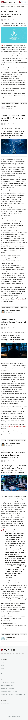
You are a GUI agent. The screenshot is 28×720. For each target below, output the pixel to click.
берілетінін (17, 627)
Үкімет (4, 440)
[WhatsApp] (5, 20)
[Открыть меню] (25, 2)
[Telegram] (8, 20)
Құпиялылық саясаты (7, 685)
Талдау (3, 668)
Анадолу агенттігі (14, 341)
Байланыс (3, 706)
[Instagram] (2, 20)
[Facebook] (11, 20)
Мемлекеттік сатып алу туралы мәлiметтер (13, 694)
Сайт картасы (5, 703)
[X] (14, 20)
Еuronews (4, 137)
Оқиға (2, 662)
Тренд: (3, 6)
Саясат (3, 665)
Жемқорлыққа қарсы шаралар (9, 691)
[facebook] (11, 653)
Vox (2, 45)
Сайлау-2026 (9, 6)
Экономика (4, 671)
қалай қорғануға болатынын (17, 426)
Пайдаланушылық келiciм (7, 682)
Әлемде (3, 674)
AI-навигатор (20, 299)
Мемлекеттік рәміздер (7, 688)
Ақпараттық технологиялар (10, 103)
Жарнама (3, 709)
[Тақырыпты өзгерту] (20, 2)
